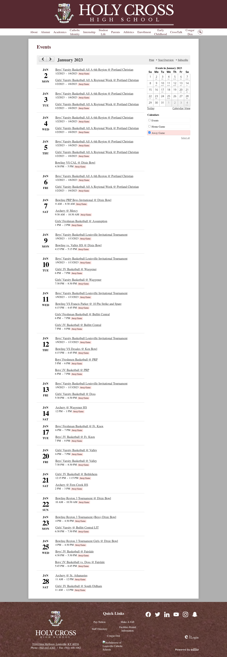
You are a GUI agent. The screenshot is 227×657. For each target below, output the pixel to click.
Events (155, 120)
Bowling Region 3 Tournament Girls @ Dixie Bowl (86, 541)
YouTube (176, 614)
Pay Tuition (100, 622)
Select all (185, 137)
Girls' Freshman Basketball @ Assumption (81, 221)
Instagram (185, 614)
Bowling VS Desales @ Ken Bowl (76, 349)
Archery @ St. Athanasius (71, 575)
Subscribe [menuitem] (183, 60)
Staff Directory (99, 629)
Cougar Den (113, 635)
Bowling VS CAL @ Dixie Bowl (75, 162)
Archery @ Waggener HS (71, 407)
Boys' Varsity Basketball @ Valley (76, 461)
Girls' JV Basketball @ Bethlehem (76, 474)
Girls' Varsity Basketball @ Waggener (78, 279)
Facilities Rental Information (127, 628)
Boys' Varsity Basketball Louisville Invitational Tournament (91, 234)
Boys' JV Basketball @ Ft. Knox (75, 437)
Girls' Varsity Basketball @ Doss (75, 394)
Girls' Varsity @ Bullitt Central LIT (77, 527)
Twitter (157, 614)
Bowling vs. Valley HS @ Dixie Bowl (78, 245)
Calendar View (181, 108)
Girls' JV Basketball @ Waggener (76, 269)
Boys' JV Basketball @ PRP (72, 370)
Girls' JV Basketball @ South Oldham (78, 586)
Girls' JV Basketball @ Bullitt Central (78, 325)
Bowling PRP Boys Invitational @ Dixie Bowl (83, 200)
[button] (33, 31)
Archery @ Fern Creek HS (71, 485)
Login (191, 637)
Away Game (158, 133)
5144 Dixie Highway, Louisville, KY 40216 (55, 644)
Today (150, 108)
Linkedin (167, 614)
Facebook (148, 614)
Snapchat (195, 614)
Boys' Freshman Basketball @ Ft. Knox (79, 426)
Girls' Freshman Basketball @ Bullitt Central (82, 314)
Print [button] (151, 60)
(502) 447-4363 (47, 647)
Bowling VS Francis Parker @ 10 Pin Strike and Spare (88, 304)
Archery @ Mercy (66, 210)
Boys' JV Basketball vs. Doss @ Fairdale (80, 562)
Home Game (158, 126)
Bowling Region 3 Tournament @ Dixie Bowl (83, 498)
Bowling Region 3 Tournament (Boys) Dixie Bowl (85, 517)
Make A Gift (127, 622)
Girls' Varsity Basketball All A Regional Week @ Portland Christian (97, 80)
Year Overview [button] (166, 60)
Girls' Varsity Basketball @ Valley (76, 450)
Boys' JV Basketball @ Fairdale (74, 551)
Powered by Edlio (187, 649)
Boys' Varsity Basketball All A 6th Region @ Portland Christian (94, 69)
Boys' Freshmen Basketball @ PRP (76, 359)
